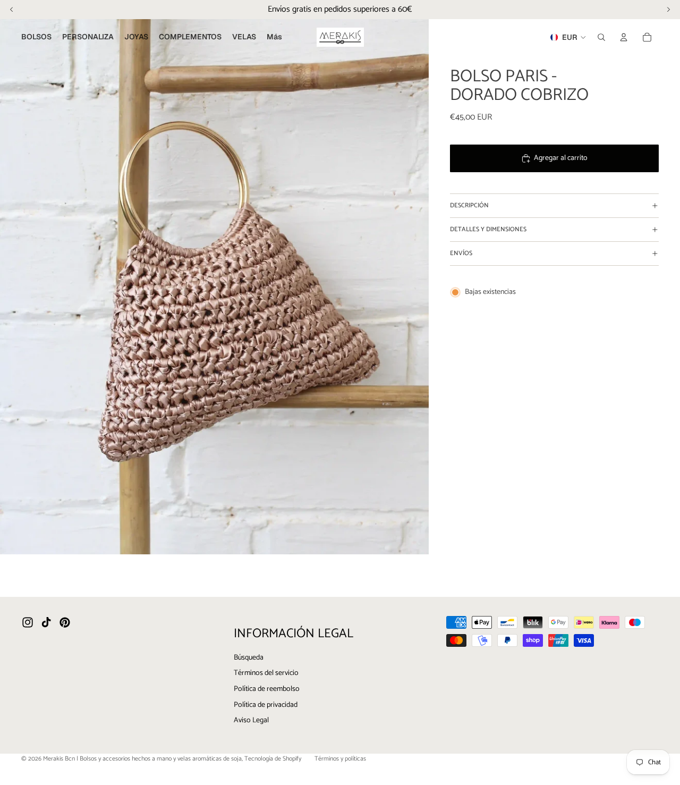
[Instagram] (27, 622)
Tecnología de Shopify (272, 759)
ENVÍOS (461, 253)
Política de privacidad (266, 704)
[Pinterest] (64, 622)
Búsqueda (249, 658)
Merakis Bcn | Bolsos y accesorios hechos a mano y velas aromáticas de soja (142, 759)
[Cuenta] (623, 37)
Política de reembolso (267, 689)
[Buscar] (601, 37)
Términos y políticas (340, 759)
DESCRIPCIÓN (469, 205)
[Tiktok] (46, 622)
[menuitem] (274, 37)
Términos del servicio (266, 673)
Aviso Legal (251, 720)
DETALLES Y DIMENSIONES (488, 229)
